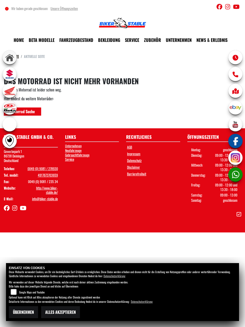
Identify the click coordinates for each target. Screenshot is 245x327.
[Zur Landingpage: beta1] (9, 107)
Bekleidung (109, 40)
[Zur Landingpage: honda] (9, 91)
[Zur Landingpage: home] (9, 57)
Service (132, 40)
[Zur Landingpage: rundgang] (9, 141)
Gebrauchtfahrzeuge (77, 155)
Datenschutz (134, 160)
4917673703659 (48, 175)
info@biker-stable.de (45, 198)
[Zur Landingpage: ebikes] (9, 124)
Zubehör (152, 40)
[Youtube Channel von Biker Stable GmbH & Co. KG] (237, 7)
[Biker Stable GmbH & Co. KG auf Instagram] (229, 7)
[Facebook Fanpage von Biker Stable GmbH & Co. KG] (221, 7)
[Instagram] (235, 158)
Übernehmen (23, 312)
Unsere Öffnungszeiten (64, 8)
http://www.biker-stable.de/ (47, 190)
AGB (129, 147)
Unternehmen (179, 40)
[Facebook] (235, 141)
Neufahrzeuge (73, 150)
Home (19, 40)
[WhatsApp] (235, 174)
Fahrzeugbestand (76, 40)
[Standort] (235, 91)
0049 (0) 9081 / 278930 (43, 168)
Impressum (133, 153)
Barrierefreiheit (136, 173)
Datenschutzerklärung (114, 276)
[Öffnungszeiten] (235, 57)
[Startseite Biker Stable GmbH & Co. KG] (122, 22)
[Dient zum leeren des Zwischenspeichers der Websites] (239, 214)
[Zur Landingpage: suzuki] (9, 74)
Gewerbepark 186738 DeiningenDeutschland (14, 156)
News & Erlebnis (212, 40)
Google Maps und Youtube (32, 292)
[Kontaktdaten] (235, 74)
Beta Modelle (42, 40)
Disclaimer (133, 167)
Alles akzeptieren (60, 312)
